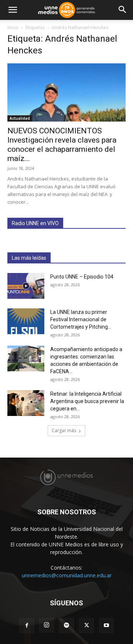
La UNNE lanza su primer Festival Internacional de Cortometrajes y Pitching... (80, 319)
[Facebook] (26, 625)
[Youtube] (106, 625)
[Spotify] (66, 625)
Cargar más (64, 430)
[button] (12, 10)
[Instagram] (46, 625)
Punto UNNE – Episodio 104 (81, 277)
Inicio (12, 27)
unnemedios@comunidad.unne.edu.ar (67, 575)
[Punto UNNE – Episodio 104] (25, 286)
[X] (86, 625)
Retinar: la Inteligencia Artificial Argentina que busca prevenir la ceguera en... (87, 401)
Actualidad (20, 118)
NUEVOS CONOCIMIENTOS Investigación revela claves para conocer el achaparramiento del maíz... (61, 144)
